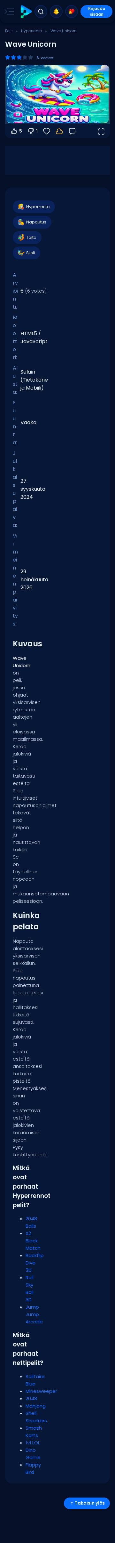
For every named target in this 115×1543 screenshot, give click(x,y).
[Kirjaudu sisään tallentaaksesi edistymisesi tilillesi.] (59, 131)
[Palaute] (72, 131)
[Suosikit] (71, 11)
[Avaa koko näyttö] (101, 131)
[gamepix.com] (26, 11)
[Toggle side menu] (8, 11)
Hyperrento (31, 31)
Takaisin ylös (90, 1503)
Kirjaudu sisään (96, 11)
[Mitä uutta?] (56, 11)
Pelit (9, 31)
